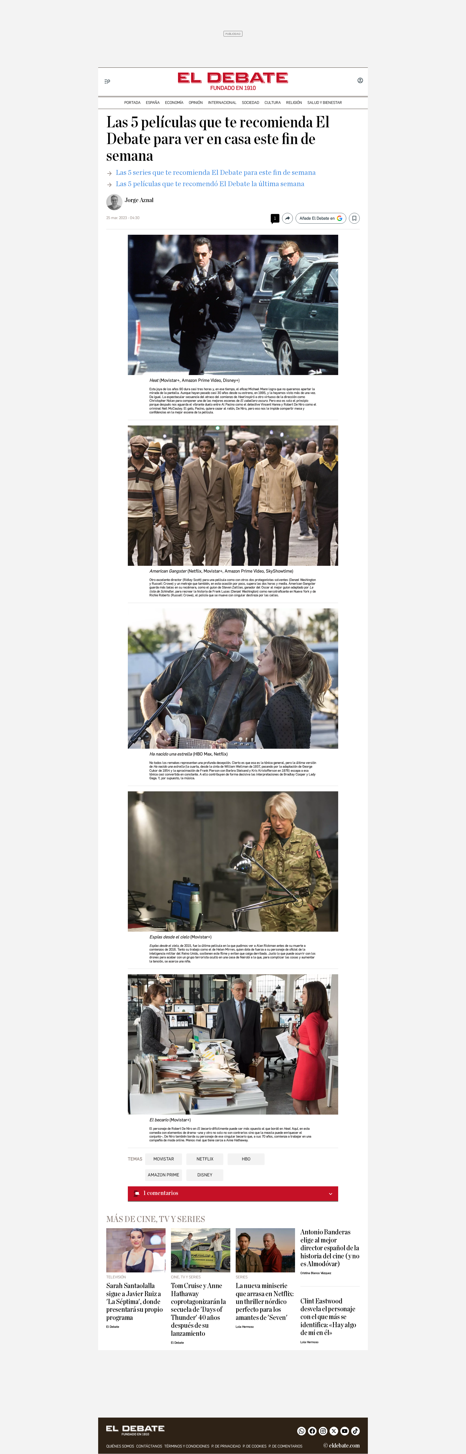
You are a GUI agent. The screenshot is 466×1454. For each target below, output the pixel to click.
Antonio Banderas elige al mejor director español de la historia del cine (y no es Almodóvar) (329, 1248)
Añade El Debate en (317, 218)
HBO (246, 1159)
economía (174, 102)
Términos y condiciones (186, 1446)
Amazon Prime (163, 1174)
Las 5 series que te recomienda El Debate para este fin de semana (216, 172)
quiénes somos (120, 1446)
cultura (273, 102)
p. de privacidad (226, 1446)
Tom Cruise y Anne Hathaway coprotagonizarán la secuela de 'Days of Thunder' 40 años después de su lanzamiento (198, 1309)
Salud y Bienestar (324, 102)
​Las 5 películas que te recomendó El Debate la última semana (210, 184)
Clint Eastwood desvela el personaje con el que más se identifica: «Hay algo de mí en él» (328, 1317)
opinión (196, 102)
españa (153, 102)
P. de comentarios (285, 1446)
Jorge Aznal (139, 200)
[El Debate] (233, 77)
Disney (204, 1174)
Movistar (163, 1159)
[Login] (360, 81)
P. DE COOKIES (254, 1446)
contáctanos (149, 1446)
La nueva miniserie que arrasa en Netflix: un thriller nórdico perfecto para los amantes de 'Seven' (265, 1301)
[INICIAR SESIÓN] (360, 81)
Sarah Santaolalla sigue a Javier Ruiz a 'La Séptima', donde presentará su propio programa (134, 1301)
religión (294, 102)
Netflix (205, 1159)
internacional (222, 102)
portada (132, 102)
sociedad (250, 102)
